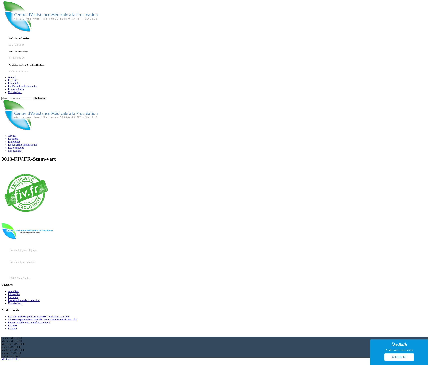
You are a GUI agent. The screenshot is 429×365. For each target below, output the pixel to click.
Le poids (12, 328)
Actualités (13, 291)
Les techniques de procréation (24, 300)
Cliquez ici (399, 357)
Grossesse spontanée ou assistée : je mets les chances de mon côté (42, 319)
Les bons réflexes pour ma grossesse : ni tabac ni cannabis (38, 316)
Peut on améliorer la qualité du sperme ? (29, 322)
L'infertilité (14, 294)
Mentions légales (10, 359)
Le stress (12, 325)
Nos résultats (15, 303)
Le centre (13, 297)
